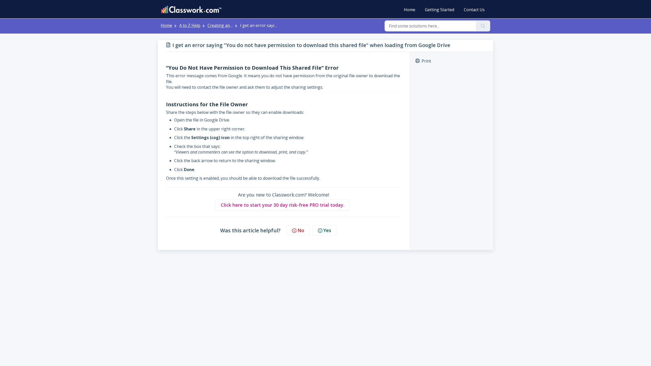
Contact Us (474, 9)
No (301, 230)
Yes (327, 230)
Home (409, 9)
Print (426, 61)
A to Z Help (189, 25)
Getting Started (439, 9)
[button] (282, 205)
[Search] (483, 26)
